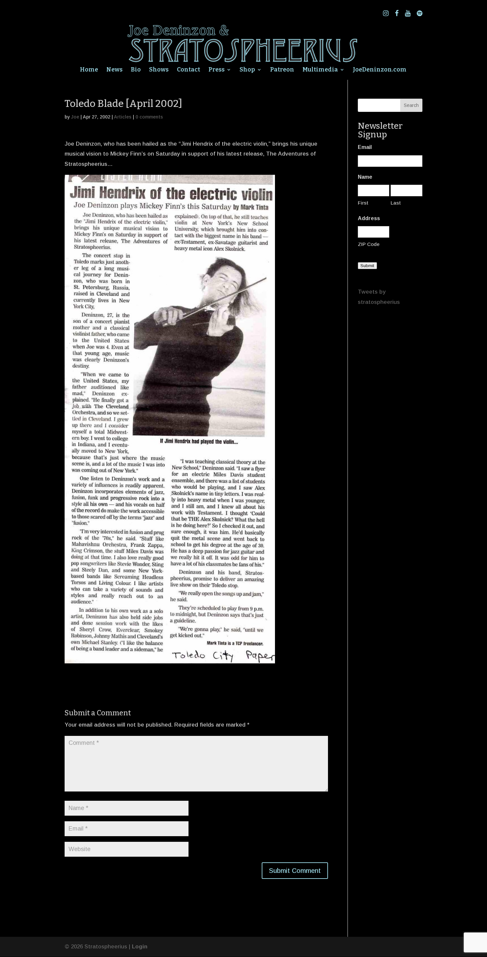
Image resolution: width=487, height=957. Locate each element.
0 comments (149, 117)
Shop (247, 70)
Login (139, 946)
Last (396, 203)
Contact (188, 70)
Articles (123, 117)
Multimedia (320, 70)
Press (216, 70)
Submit (367, 265)
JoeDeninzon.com (379, 70)
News (114, 70)
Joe (75, 117)
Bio (136, 70)
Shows (159, 70)
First (363, 203)
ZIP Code (369, 244)
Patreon (282, 70)
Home (89, 70)
